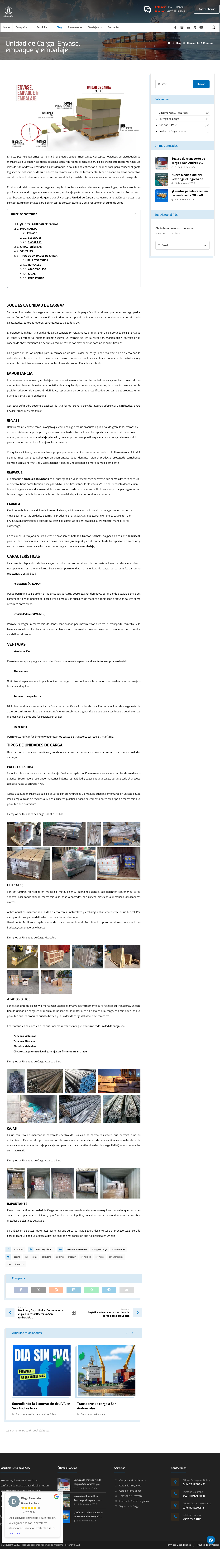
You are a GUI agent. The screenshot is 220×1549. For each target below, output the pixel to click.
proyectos (100, 1257)
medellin (72, 1257)
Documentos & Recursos (76, 1249)
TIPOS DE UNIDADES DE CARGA (38, 255)
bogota (17, 1257)
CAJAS (32, 274)
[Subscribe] (205, 245)
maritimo (60, 1257)
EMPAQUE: (34, 237)
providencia (86, 1257)
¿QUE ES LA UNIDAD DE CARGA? (39, 224)
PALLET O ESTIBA (37, 260)
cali (26, 1257)
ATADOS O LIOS (37, 269)
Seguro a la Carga (129, 1506)
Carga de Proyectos (130, 1485)
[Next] (132, 1333)
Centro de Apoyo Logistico (134, 1501)
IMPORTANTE (36, 278)
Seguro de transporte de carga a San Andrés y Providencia (188, 163)
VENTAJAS (26, 251)
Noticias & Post (118, 1249)
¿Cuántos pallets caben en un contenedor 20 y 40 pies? (190, 195)
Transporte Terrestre (131, 1496)
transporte (19, 1264)
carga (35, 1257)
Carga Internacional (130, 1490)
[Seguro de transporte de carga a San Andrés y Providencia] (161, 163)
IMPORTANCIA (28, 228)
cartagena (46, 1257)
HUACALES (34, 264)
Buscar (201, 84)
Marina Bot (19, 1249)
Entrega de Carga (99, 1249)
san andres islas (116, 1257)
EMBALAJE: (35, 242)
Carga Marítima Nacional (132, 1480)
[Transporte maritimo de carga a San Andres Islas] (8, 12)
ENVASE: (32, 233)
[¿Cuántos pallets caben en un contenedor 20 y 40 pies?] (161, 195)
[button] (213, 27)
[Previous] (127, 1333)
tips (9, 1264)
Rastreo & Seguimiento (172, 131)
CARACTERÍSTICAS (31, 246)
